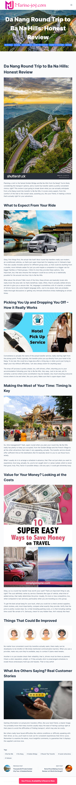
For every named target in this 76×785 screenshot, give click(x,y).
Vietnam (68, 45)
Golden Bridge (27, 45)
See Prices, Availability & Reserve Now (38, 781)
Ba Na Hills (8, 45)
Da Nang (17, 45)
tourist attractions (56, 45)
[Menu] (71, 5)
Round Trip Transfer (41, 45)
